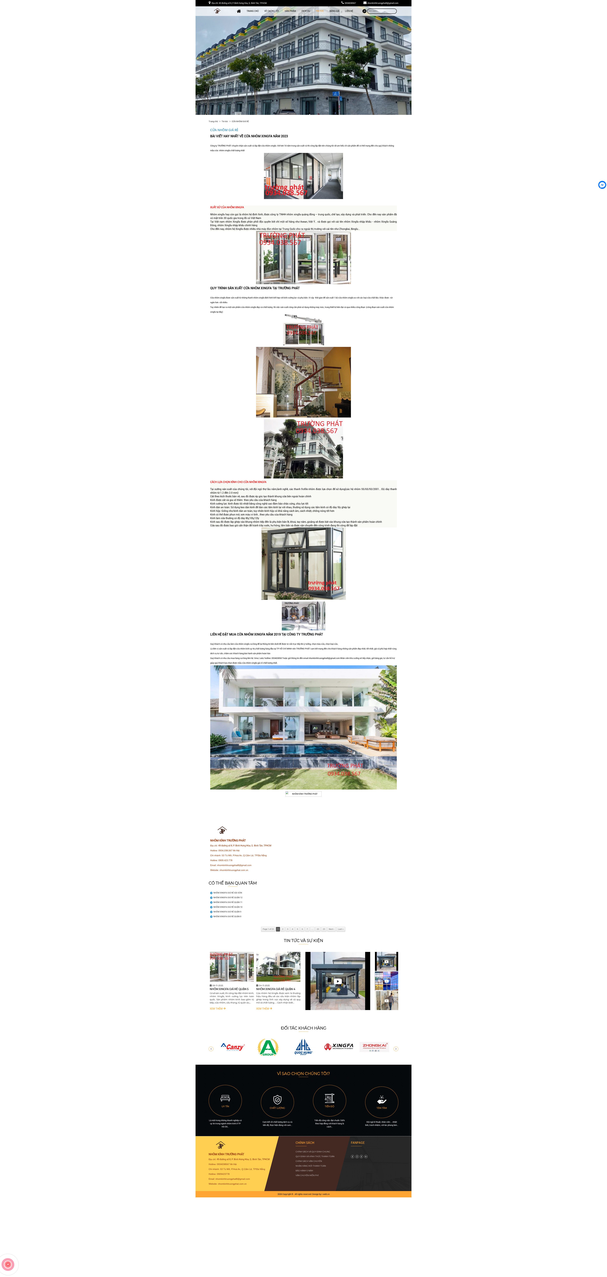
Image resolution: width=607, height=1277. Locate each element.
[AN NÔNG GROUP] (374, 1055)
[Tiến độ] (329, 1102)
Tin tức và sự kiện (303, 940)
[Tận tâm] (381, 1104)
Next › (331, 929)
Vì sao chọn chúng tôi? (303, 1073)
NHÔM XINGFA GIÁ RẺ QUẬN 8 (227, 916)
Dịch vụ (306, 11)
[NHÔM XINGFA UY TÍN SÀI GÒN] (272, 981)
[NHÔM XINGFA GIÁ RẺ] (226, 981)
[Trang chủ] (239, 11)
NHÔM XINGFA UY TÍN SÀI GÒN (269, 989)
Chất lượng (277, 1108)
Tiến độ (329, 1106)
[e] (233, 1055)
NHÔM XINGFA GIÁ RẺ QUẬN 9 (227, 912)
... (312, 929)
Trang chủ (253, 11)
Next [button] (396, 1049)
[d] (303, 1055)
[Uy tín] (225, 1102)
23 (324, 929)
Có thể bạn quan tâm (233, 883)
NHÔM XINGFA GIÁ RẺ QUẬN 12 (227, 897)
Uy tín (225, 1106)
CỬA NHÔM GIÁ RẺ (240, 121)
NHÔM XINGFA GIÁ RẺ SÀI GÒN (227, 893)
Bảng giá (334, 11)
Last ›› (341, 929)
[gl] (352, 1157)
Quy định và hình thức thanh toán (315, 1156)
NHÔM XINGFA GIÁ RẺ (218, 989)
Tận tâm (382, 1108)
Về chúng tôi (271, 11)
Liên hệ (349, 11)
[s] (339, 1055)
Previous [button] (211, 1049)
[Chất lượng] (277, 1104)
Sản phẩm (290, 11)
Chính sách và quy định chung (313, 1151)
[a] (268, 1055)
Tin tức (320, 11)
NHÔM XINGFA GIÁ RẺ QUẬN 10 (227, 907)
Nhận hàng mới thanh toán (311, 1166)
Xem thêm (210, 1011)
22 (318, 929)
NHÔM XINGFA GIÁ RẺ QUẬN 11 (227, 902)
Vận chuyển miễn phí (307, 1175)
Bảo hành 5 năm (304, 1170)
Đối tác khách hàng (303, 1028)
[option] (225, 982)
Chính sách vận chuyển (309, 1161)
